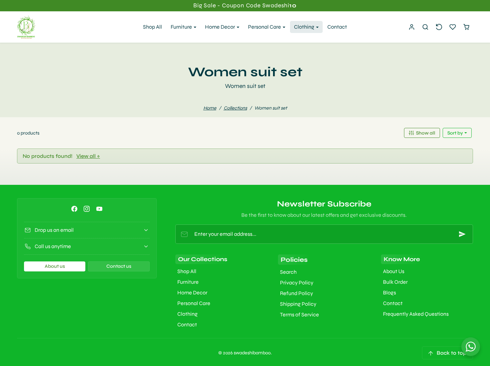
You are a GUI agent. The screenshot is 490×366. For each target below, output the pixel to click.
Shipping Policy (298, 304)
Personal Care (193, 303)
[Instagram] (87, 208)
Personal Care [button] (265, 27)
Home (209, 108)
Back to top (451, 353)
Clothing (187, 314)
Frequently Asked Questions (416, 314)
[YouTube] (99, 208)
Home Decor (192, 292)
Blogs (389, 292)
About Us (393, 271)
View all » (88, 156)
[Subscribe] (462, 234)
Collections (235, 108)
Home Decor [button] (220, 27)
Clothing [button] (304, 27)
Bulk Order (395, 282)
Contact (337, 27)
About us (55, 266)
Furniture (188, 282)
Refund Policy (296, 293)
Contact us (118, 266)
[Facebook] (74, 208)
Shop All (152, 27)
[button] (425, 27)
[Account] (412, 27)
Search (288, 272)
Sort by (455, 133)
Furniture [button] (182, 27)
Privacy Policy (296, 282)
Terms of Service (299, 314)
